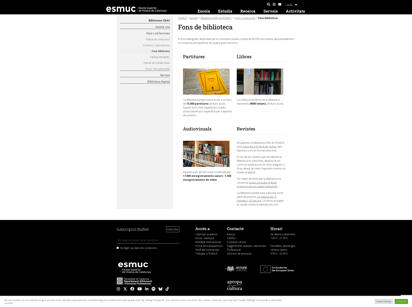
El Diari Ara (255, 200)
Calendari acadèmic (206, 234)
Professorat (234, 249)
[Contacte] (279, 4)
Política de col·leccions (158, 39)
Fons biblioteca (161, 51)
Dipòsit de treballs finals (157, 62)
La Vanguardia (265, 197)
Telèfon (231, 238)
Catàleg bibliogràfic (160, 57)
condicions (151, 248)
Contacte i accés (236, 242)
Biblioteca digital (158, 81)
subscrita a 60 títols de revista (259, 146)
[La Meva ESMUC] (274, 4)
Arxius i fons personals (157, 68)
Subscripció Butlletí (133, 229)
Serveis (165, 75)
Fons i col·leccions (158, 33)
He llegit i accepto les (138, 248)
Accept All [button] (401, 301)
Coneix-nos (162, 26)
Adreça (231, 234)
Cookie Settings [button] (383, 301)
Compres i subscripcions (156, 45)
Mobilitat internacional (208, 242)
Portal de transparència (208, 246)
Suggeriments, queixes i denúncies (246, 246)
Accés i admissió (204, 238)
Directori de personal (239, 253)
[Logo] (149, 9)
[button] (268, 4)
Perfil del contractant (207, 249)
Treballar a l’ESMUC (206, 253)
